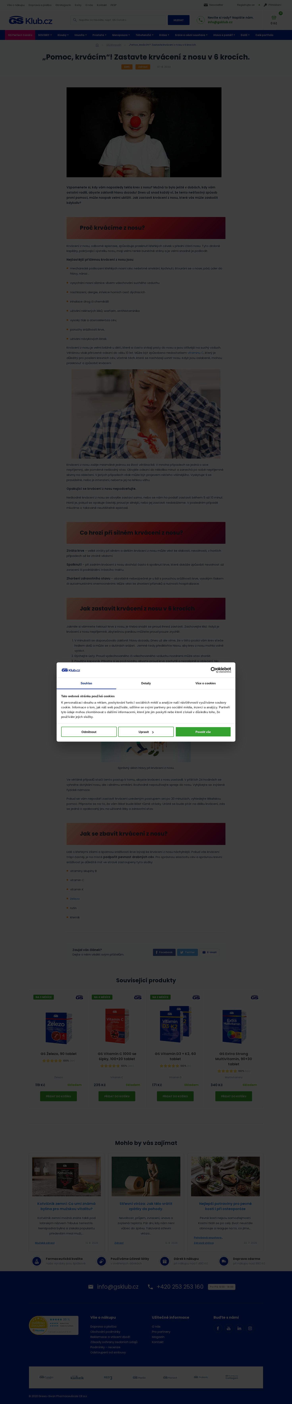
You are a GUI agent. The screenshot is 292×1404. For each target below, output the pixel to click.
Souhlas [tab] (86, 683)
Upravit (144, 732)
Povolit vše (203, 732)
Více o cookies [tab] (205, 683)
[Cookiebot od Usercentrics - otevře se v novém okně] (213, 670)
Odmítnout (88, 732)
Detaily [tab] (146, 683)
